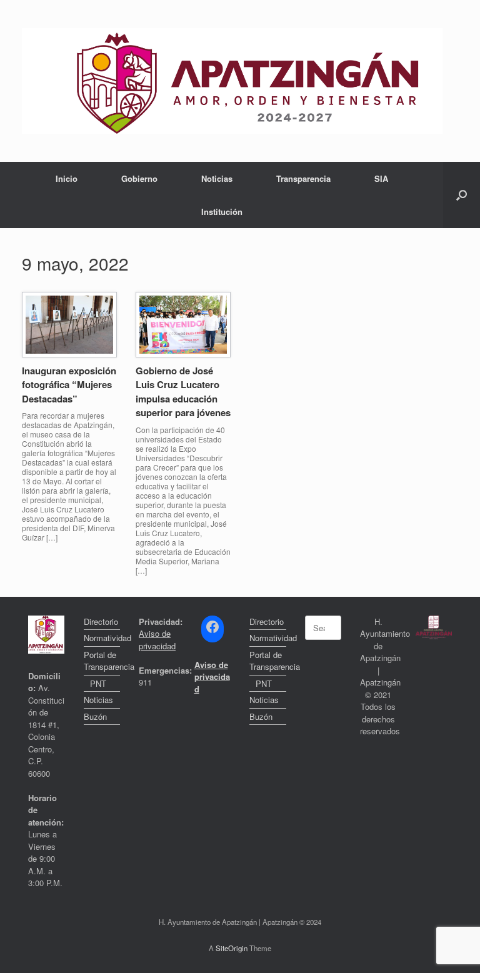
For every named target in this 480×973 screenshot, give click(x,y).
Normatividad (102, 638)
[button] (461, 195)
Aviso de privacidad (157, 639)
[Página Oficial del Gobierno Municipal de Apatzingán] (232, 81)
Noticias (216, 178)
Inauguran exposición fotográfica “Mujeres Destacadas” (69, 385)
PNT (98, 683)
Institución (221, 211)
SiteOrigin (232, 948)
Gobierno (139, 178)
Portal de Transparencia (102, 661)
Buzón (95, 716)
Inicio (67, 178)
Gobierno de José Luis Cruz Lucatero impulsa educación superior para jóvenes (183, 392)
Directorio (101, 621)
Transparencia (303, 178)
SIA (381, 178)
